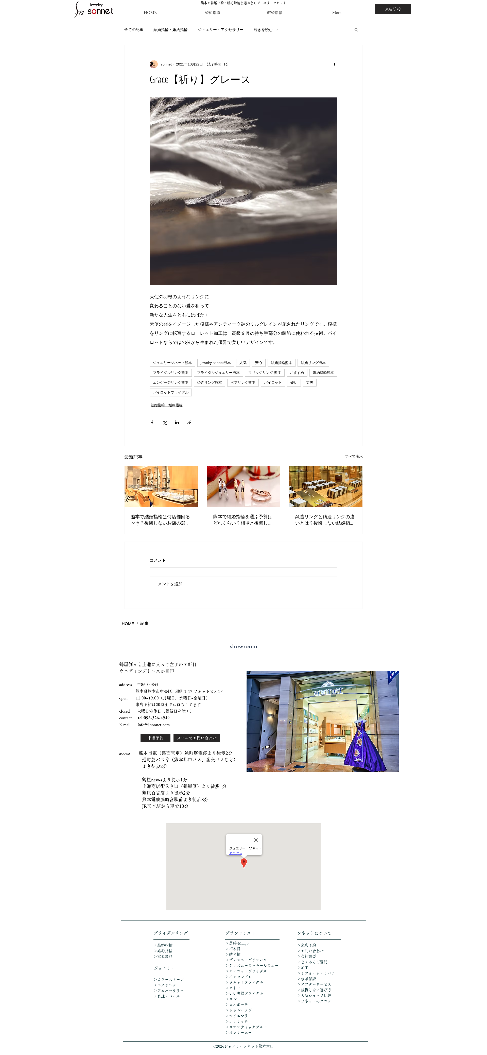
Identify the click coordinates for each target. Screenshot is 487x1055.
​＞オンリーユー (238, 1032)
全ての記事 (133, 29)
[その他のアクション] (334, 64)
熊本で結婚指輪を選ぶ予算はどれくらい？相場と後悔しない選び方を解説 (242, 519)
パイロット (273, 382)
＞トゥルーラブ (238, 1010)
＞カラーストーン (168, 979)
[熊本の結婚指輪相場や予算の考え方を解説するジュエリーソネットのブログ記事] (243, 486)
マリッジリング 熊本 (264, 373)
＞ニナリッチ (237, 1021)
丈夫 (309, 382)
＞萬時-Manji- (237, 943)
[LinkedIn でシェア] (177, 422)
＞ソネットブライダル (244, 982)
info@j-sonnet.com (154, 725)
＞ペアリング (164, 985)
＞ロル (231, 999)
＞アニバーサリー (168, 991)
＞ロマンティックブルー (246, 1027)
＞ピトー (232, 988)
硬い (294, 382)
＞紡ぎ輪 (232, 954)
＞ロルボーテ (236, 1005)
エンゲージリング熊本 (170, 382)
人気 (243, 363)
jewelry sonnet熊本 (216, 363)
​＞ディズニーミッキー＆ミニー (252, 965)
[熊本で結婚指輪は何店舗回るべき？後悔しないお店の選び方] (161, 486)
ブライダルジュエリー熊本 (218, 373)
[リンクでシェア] (189, 422)
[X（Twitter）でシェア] (164, 422)
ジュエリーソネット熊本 (172, 363)
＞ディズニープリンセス (246, 960)
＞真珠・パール (168, 996)
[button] (356, 29)
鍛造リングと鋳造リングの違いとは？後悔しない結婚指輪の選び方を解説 (325, 519)
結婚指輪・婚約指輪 (170, 29)
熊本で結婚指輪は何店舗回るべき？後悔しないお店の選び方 (160, 519)
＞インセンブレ (238, 977)
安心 (258, 363)
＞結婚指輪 (162, 945)
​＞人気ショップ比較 (314, 995)
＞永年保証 (306, 979)
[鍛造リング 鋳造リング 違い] (325, 486)
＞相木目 (232, 949)
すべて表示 (354, 456)
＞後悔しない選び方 (314, 990)
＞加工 (302, 967)
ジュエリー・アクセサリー (221, 29)
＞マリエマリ (237, 1016)
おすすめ (297, 373)
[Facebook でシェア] (152, 422)
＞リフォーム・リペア (318, 973)
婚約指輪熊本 (323, 373)
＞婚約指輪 (162, 951)
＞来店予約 (306, 945)
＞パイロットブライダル (246, 971)
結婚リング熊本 (313, 363)
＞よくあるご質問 (312, 962)
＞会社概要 (306, 956)
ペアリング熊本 (243, 382)
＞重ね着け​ (162, 956)
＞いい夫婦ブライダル (244, 993)
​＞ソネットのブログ (314, 1001)
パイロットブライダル (170, 392)
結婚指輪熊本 (281, 363)
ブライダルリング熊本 (170, 373)
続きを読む (263, 29)
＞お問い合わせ (310, 951)
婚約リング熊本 (209, 382)
